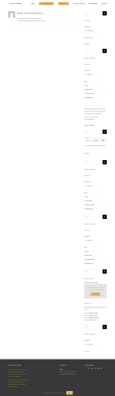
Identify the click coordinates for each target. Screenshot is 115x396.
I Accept (95, 294)
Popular (88, 140)
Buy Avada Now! (91, 320)
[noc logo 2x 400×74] (14, 3)
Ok (69, 393)
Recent (95, 140)
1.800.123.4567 (93, 315)
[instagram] (95, 368)
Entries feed (88, 89)
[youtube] (92, 368)
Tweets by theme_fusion (91, 282)
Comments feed (89, 93)
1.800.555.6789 (93, 313)
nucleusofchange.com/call (67, 374)
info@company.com (94, 317)
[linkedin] (101, 368)
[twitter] (88, 368)
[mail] (98, 368)
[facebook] (85, 368)
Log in (87, 85)
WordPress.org (89, 97)
